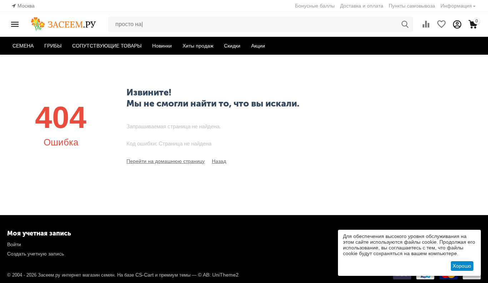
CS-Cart (144, 275)
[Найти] (405, 24)
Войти (14, 244)
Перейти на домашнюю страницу (165, 161)
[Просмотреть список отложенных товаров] (442, 24)
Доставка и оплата (361, 6)
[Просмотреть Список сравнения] (426, 24)
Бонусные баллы (315, 6)
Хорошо (462, 266)
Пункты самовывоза (412, 6)
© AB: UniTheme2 (218, 275)
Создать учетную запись (35, 254)
